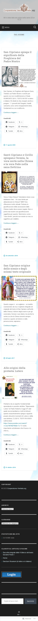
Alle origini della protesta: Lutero (14, 369)
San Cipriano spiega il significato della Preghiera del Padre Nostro (18, 56)
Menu (7, 27)
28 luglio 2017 (10, 358)
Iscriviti (30, 601)
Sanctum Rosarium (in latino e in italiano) (17, 561)
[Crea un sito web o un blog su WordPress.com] (19, 612)
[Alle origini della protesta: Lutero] (18, 387)
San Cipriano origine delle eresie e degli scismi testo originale (17, 268)
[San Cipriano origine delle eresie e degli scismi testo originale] (18, 288)
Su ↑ (19, 614)
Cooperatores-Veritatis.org (16, 488)
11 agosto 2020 (10, 145)
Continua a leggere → (11, 112)
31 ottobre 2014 (11, 467)
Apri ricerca (34, 27)
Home (5, 558)
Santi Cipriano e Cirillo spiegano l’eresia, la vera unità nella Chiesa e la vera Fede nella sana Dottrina (18, 161)
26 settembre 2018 (12, 255)
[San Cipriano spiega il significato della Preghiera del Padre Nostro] (18, 76)
